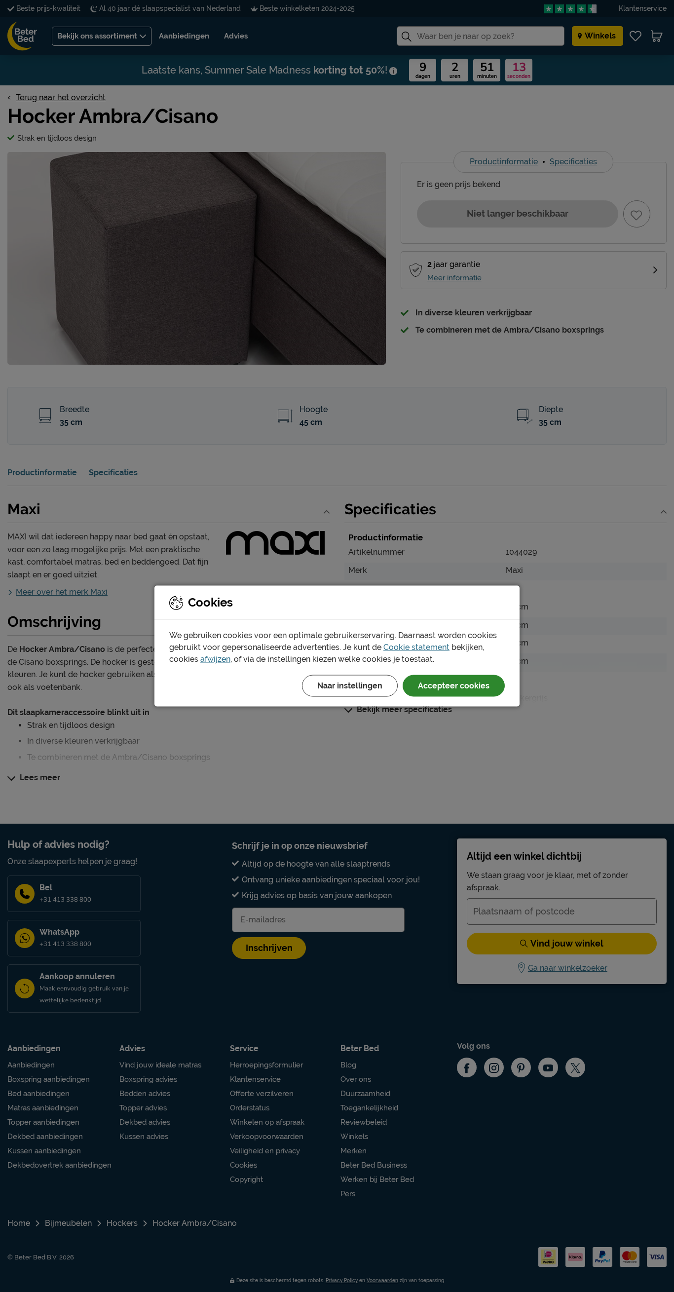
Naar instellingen (349, 685)
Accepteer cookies (453, 685)
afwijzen (215, 659)
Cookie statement (416, 647)
